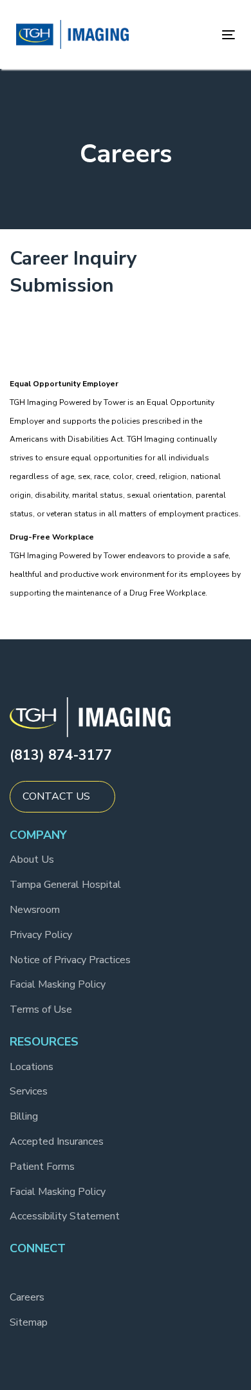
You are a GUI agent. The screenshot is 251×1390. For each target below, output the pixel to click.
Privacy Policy (41, 935)
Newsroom (35, 910)
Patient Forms (42, 1167)
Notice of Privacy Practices (70, 960)
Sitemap (29, 1322)
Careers (27, 1297)
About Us (32, 859)
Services (29, 1091)
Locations (31, 1067)
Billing (24, 1116)
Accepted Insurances (57, 1141)
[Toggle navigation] (198, 34)
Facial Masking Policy (58, 984)
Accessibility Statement (65, 1216)
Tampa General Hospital (65, 885)
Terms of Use (41, 1009)
